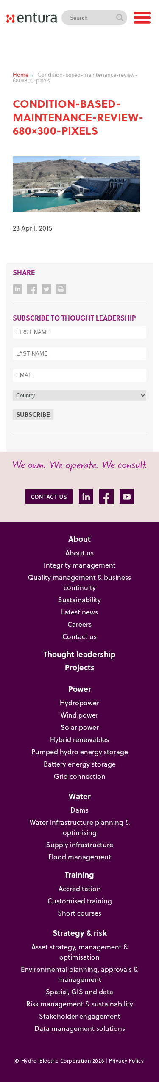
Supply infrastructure (79, 844)
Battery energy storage (80, 764)
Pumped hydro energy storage (79, 751)
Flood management (79, 857)
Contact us (79, 636)
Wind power (79, 715)
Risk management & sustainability (79, 1004)
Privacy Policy (126, 1060)
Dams (79, 810)
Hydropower (79, 702)
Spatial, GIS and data (79, 991)
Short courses (79, 913)
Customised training (79, 900)
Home (20, 75)
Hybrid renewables (79, 739)
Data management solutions (79, 1028)
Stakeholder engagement (79, 1016)
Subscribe (33, 414)
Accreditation (80, 888)
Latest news (79, 612)
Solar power (80, 727)
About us (79, 552)
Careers (79, 624)
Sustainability (79, 599)
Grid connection (80, 776)
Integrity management (80, 565)
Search (119, 17)
